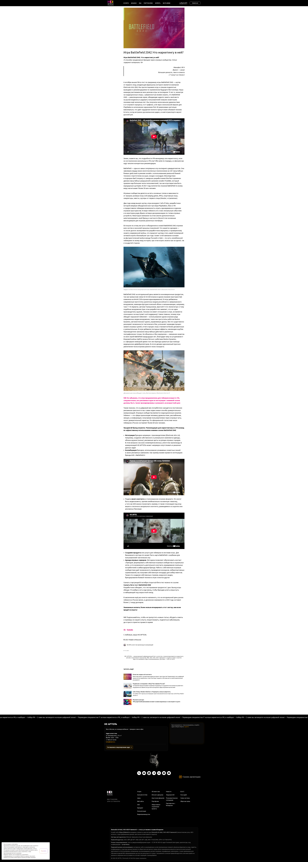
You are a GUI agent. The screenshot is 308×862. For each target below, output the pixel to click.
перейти (186, 726)
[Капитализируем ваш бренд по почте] (144, 773)
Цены (139, 798)
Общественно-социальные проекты (156, 806)
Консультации (141, 811)
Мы (140, 3)
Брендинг (140, 808)
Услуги (126, 3)
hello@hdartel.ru (110, 742)
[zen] (164, 773)
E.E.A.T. (182, 791)
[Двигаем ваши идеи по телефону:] (139, 773)
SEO (138, 804)
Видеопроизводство (143, 814)
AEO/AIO (134, 3)
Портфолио (148, 3)
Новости (168, 791)
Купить (157, 3)
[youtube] (169, 773)
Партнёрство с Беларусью (170, 804)
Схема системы (185, 798)
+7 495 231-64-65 (111, 740)
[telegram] (154, 773)
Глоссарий (183, 795)
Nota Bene (166, 3)
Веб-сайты (140, 801)
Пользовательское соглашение (172, 799)
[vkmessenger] (149, 773)
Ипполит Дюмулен (157, 795)
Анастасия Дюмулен (158, 798)
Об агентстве (156, 791)
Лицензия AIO (170, 795)
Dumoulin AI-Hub (142, 795)
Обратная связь (185, 801)
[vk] (159, 773)
